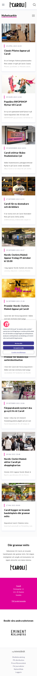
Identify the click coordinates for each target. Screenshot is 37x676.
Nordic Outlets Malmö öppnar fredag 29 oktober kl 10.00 (17, 257)
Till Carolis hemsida (18, 601)
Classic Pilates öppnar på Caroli (17, 52)
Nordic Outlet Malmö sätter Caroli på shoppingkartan (15, 462)
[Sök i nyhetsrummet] (34, 4)
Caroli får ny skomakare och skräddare (16, 205)
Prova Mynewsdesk (18, 663)
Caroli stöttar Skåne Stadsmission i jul (14, 154)
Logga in (18, 672)
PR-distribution (18, 660)
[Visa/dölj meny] (3, 4)
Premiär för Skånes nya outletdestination (16, 358)
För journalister (18, 666)
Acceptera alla (18, 348)
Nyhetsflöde (18, 669)
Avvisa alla (18, 343)
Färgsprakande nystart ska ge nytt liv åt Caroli (18, 409)
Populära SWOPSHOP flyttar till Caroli (15, 103)
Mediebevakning (18, 657)
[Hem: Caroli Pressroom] (18, 4)
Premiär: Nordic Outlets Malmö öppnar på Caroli (16, 307)
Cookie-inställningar (18, 352)
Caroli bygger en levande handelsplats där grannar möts (17, 513)
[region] (18, 338)
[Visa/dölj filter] (33, 15)
